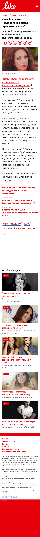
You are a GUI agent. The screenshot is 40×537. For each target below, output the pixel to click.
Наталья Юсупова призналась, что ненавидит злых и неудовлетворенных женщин (18, 81)
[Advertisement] (20, 251)
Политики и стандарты (10, 449)
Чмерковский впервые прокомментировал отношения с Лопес (17, 360)
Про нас (5, 439)
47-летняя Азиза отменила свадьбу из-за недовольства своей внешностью (18, 190)
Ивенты (5, 444)
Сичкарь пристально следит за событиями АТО (16, 294)
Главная (5, 15)
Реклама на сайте (8, 441)
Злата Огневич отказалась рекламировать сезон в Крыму (16, 393)
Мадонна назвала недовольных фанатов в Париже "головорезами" (18, 201)
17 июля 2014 (23, 15)
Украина (13, 15)
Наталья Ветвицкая (25, 228)
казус (27, 224)
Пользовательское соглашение (14, 452)
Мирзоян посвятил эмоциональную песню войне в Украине (18, 422)
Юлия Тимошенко (12, 224)
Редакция (5, 446)
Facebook (7, 228)
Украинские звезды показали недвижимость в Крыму (15, 326)
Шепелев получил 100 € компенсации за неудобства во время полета (20, 212)
